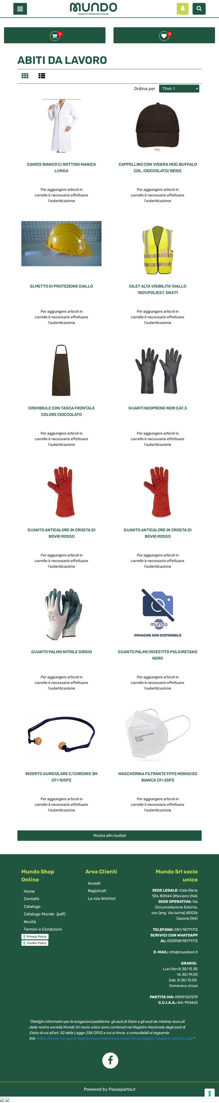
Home (29, 891)
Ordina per (144, 88)
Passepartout (122, 1089)
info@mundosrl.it (183, 952)
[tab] (25, 76)
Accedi (94, 883)
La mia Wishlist (102, 898)
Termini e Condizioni (43, 929)
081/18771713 (186, 929)
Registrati (97, 890)
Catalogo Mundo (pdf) (44, 914)
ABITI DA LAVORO (62, 60)
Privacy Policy (36, 936)
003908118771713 (182, 941)
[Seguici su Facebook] (109, 1062)
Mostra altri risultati (109, 835)
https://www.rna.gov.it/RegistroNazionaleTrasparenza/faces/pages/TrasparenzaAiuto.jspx (115, 1038)
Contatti (31, 898)
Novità (30, 921)
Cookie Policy (36, 943)
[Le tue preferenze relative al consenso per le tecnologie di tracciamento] (210, 1094)
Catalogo (32, 906)
